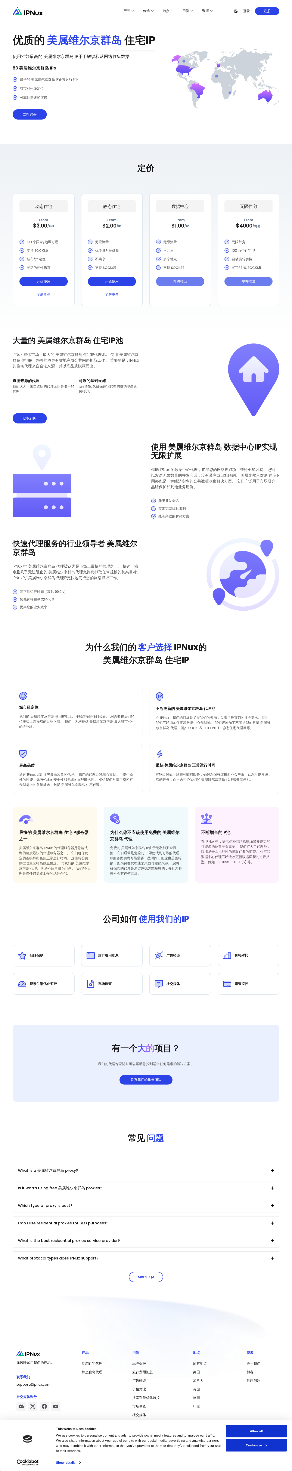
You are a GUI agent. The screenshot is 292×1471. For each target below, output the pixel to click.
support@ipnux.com (33, 1384)
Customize (254, 1445)
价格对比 (139, 1389)
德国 (196, 1397)
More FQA (146, 1276)
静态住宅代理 (92, 1372)
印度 (196, 1406)
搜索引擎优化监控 (146, 1397)
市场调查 (139, 1406)
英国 (196, 1389)
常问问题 (253, 1380)
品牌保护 (139, 1363)
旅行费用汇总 (142, 1372)
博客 (250, 1372)
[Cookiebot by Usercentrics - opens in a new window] (27, 1462)
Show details (65, 1462)
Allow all (256, 1431)
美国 (196, 1372)
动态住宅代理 (92, 1363)
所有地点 (200, 1363)
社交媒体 (139, 1414)
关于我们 (253, 1363)
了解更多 (43, 294)
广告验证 (139, 1380)
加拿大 (198, 1380)
